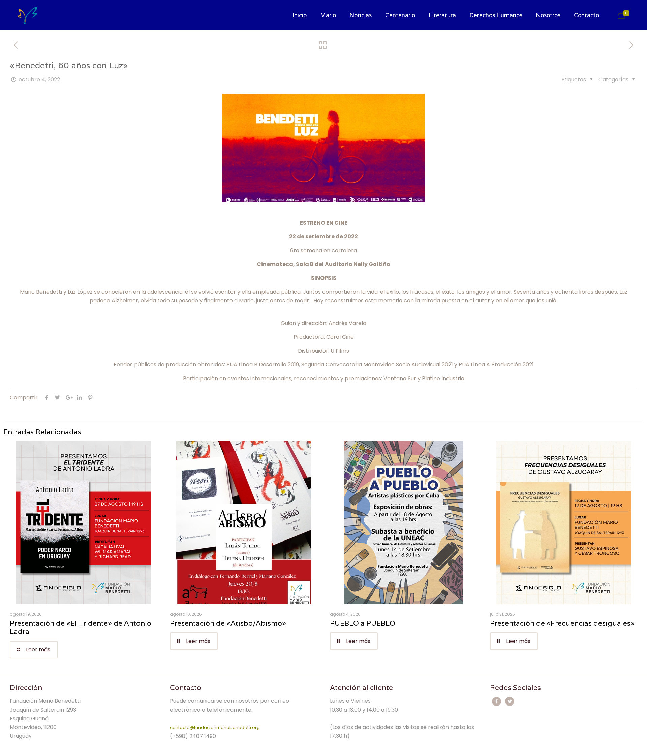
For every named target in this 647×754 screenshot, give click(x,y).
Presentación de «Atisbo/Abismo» (228, 623)
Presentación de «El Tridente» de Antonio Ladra (80, 627)
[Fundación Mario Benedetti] (27, 15)
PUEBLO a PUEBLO (362, 623)
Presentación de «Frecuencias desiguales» (562, 623)
